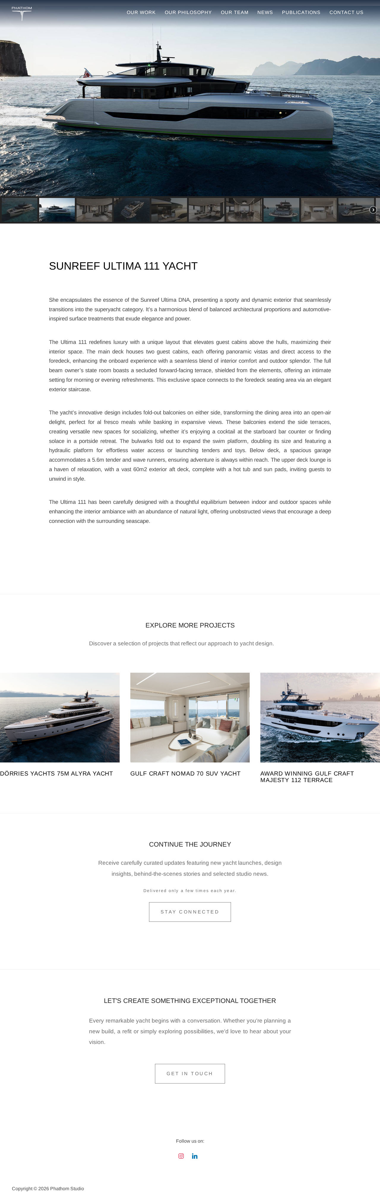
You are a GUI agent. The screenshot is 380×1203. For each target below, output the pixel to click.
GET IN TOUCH (190, 1073)
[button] (9, 101)
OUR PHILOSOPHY (188, 12)
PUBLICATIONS (301, 12)
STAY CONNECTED (190, 911)
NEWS (265, 12)
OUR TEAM (234, 12)
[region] (190, 115)
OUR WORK (141, 12)
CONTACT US (347, 12)
